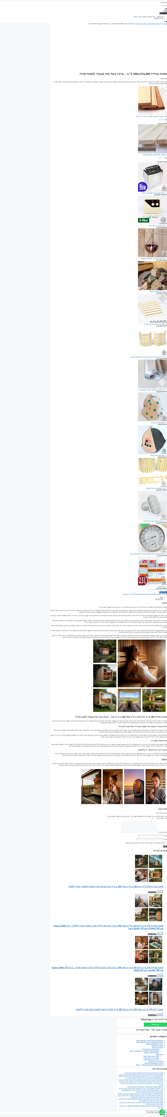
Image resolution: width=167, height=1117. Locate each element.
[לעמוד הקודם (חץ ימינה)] (166, 1116)
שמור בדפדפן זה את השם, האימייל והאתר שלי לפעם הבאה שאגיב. (145, 843)
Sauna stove (159, 1054)
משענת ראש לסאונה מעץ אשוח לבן (154, 324)
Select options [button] (152, 892)
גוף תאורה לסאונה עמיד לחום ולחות (154, 521)
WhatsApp (155, 1024)
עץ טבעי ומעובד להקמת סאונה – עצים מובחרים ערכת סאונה (145, 1087)
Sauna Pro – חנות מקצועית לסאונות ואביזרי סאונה (148, 17)
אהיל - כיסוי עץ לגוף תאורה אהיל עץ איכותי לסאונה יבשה (148, 357)
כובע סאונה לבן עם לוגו (158, 422)
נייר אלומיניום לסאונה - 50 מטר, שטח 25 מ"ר (151, 390)
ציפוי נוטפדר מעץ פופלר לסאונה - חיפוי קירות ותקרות (151, 116)
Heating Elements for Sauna (154, 1044)
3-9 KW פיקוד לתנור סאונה (156, 225)
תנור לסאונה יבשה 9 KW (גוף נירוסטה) (153, 193)
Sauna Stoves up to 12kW (151, 1056)
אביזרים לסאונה (158, 18)
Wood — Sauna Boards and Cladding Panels (149, 1065)
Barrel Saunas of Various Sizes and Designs (149, 1040)
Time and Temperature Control (153, 1063)
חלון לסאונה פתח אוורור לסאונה (155, 488)
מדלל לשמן (161, 586)
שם (165, 836)
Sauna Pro (164, 2)
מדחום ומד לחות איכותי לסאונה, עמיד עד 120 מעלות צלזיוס (147, 554)
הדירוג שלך (163, 818)
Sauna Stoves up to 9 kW (151, 1059)
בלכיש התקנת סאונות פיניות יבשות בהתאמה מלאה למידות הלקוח (144, 1073)
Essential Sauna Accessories (150, 1049)
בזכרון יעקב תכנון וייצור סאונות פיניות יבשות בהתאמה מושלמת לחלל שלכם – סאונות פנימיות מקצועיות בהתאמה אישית (140, 1099)
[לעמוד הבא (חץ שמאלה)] (164, 1116)
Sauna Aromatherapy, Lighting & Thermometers (144, 1051)
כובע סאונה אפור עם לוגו (157, 455)
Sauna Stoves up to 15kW (151, 1058)
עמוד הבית (164, 24)
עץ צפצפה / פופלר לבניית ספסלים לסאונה (155, 154)
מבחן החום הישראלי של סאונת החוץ (156, 1111)
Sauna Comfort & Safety (151, 1052)
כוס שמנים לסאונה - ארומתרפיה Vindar (153, 258)
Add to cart (163, 592)
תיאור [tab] (161, 597)
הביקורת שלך (162, 832)
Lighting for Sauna (157, 1045)
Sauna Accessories (157, 1047)
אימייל (164, 839)
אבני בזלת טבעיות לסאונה (157, 291)
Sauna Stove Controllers (155, 1061)
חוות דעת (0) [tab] (159, 599)
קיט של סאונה (126, 594)
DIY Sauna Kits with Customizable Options (146, 24)
